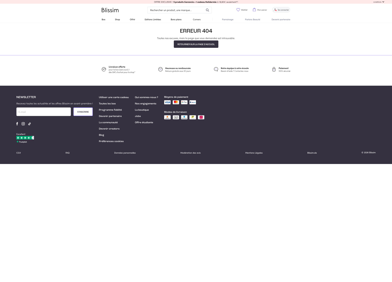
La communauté (108, 122)
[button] (196, 2)
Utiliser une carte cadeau (114, 97)
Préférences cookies (111, 141)
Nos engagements (145, 104)
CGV (18, 152)
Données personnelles (125, 152)
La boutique (142, 110)
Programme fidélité (110, 110)
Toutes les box (107, 104)
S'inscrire (83, 112)
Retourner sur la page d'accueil (196, 44)
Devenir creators (109, 129)
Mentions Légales (254, 152)
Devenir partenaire (281, 19)
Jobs (138, 116)
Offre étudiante (144, 122)
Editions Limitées (153, 19)
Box (103, 19)
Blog (101, 135)
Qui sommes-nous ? (146, 97)
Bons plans (176, 19)
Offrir (132, 19)
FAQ (68, 152)
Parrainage (227, 19)
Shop (117, 19)
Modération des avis (190, 152)
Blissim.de (312, 152)
